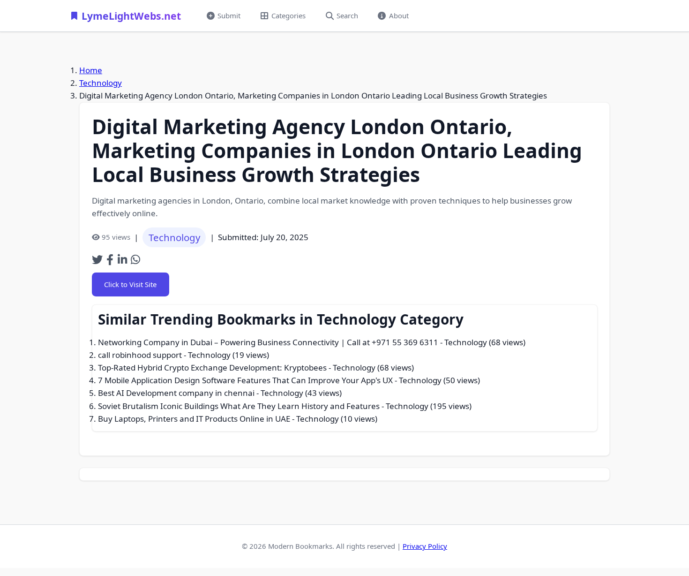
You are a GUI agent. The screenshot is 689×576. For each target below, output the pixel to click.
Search (347, 15)
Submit (228, 15)
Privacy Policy (425, 546)
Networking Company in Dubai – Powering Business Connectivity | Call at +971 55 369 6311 (268, 342)
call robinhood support (140, 354)
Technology (100, 82)
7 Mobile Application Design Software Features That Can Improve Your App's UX (245, 380)
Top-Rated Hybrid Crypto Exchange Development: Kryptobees (212, 367)
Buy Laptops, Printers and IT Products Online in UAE (194, 418)
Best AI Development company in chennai (176, 392)
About (399, 15)
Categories (288, 15)
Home (90, 70)
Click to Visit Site (130, 284)
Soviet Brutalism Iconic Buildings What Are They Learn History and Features (239, 406)
